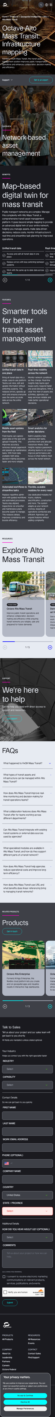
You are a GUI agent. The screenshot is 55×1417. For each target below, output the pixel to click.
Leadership (7, 1358)
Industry (8, 1061)
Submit (10, 1303)
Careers (5, 1366)
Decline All (25, 1402)
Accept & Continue (25, 1395)
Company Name (12, 1171)
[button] (51, 5)
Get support (12, 719)
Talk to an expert (41, 80)
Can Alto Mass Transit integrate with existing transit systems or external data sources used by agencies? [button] (25, 833)
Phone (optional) (12, 1155)
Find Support (33, 1358)
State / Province (13, 1203)
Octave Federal (9, 1370)
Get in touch (12, 931)
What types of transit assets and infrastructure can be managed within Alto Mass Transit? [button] (24, 778)
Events (31, 1343)
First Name (9, 1108)
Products (14, 17)
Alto (45, 17)
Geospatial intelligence (31, 17)
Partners (6, 1362)
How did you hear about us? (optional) (26, 1229)
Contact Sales (34, 1354)
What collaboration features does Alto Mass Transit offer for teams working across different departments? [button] (24, 814)
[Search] (41, 4)
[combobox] (27, 1195)
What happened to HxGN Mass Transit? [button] (22, 763)
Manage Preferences (25, 1408)
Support (5, 80)
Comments (12, 1258)
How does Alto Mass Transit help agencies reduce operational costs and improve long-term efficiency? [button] (25, 869)
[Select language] (46, 6)
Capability (9, 1077)
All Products (7, 1339)
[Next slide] (50, 647)
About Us (6, 1354)
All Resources (34, 1339)
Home (5, 17)
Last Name (9, 1123)
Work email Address (15, 1139)
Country (8, 1187)
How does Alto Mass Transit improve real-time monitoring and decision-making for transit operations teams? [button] (23, 796)
